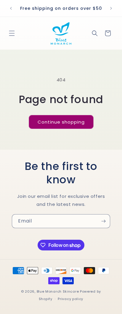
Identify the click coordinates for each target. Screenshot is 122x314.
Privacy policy (70, 298)
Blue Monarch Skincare (58, 291)
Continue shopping (61, 122)
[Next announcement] (111, 8)
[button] (11, 33)
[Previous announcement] (10, 8)
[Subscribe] (103, 221)
